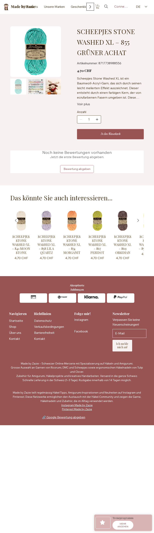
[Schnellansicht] (21, 220)
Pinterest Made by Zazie (77, 409)
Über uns (15, 333)
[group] (77, 238)
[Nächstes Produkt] (138, 220)
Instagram (81, 320)
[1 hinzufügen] (97, 119)
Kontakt (14, 339)
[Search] (106, 6)
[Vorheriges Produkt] (15, 220)
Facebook (81, 331)
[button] (97, 7)
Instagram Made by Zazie (77, 405)
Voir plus (83, 104)
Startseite (16, 321)
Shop (12, 327)
